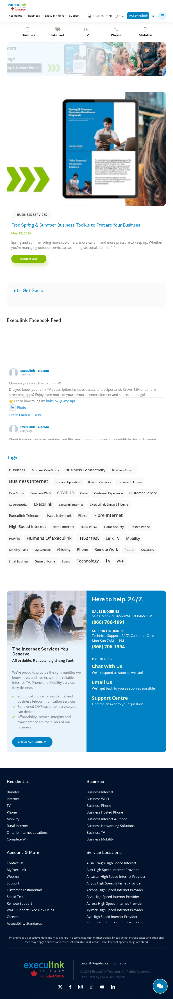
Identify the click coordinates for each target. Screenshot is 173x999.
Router (130, 549)
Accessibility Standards (24, 923)
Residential (16, 16)
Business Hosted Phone (104, 812)
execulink (43, 504)
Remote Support (19, 903)
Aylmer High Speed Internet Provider (114, 910)
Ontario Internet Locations (27, 832)
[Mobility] (145, 32)
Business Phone (98, 805)
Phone (12, 812)
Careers (12, 917)
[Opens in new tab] (60, 987)
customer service (143, 493)
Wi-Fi (120, 561)
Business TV (95, 832)
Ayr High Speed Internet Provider (111, 917)
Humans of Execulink (49, 538)
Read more (28, 259)
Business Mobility (100, 839)
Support (74, 16)
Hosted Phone (140, 527)
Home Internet (63, 527)
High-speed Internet (27, 526)
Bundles (13, 792)
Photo (21, 407)
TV (9, 805)
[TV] (87, 32)
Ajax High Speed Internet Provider (112, 869)
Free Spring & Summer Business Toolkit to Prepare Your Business (75, 225)
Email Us (102, 682)
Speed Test (15, 896)
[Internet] (57, 32)
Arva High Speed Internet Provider (112, 896)
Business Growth (123, 470)
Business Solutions (130, 482)
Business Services (32, 214)
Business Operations (68, 482)
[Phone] (116, 32)
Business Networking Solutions (110, 825)
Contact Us (15, 863)
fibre (83, 515)
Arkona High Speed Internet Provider (114, 890)
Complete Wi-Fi (40, 493)
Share (38, 414)
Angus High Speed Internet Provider (114, 883)
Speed (66, 561)
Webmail (13, 876)
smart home (45, 561)
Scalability (147, 550)
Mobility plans (18, 550)
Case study (16, 493)
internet (88, 537)
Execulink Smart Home (109, 504)
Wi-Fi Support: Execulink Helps (30, 910)
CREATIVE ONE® (112, 977)
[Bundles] (28, 32)
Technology (88, 561)
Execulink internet (71, 505)
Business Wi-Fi (97, 799)
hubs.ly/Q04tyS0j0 (60, 401)
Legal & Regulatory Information (103, 963)
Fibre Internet (108, 515)
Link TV (113, 538)
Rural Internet (17, 825)
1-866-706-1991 (102, 16)
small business (19, 561)
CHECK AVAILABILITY (32, 742)
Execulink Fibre (54, 16)
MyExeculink (138, 15)
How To (14, 538)
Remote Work (106, 549)
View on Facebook (19, 414)
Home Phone (89, 527)
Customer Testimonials (24, 890)
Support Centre (110, 698)
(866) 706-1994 (108, 646)
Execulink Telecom (34, 370)
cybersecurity (18, 505)
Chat (122, 16)
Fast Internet (59, 515)
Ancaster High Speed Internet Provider (116, 876)
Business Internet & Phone (106, 819)
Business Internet (28, 481)
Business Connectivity (85, 469)
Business (34, 16)
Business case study (45, 470)
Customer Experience (108, 493)
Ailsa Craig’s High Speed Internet (111, 863)
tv (107, 560)
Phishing (64, 549)
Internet (13, 799)
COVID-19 (65, 492)
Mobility (133, 538)
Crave (84, 493)
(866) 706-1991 (108, 622)
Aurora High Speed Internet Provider (114, 903)
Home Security (114, 527)
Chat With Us (107, 666)
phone (82, 549)
